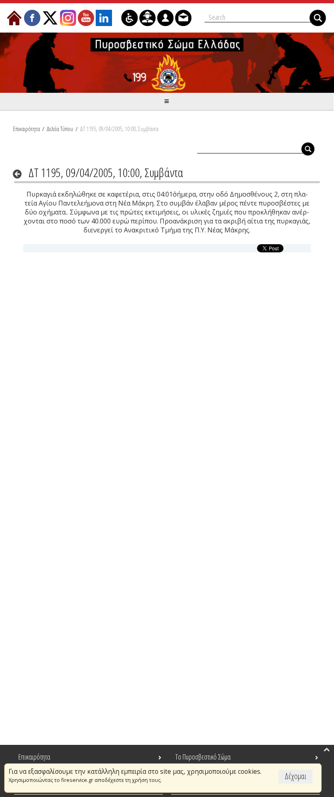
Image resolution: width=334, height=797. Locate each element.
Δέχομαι (295, 776)
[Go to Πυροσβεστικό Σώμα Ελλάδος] (167, 63)
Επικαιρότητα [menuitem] (34, 757)
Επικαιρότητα (26, 129)
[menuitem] (14, 18)
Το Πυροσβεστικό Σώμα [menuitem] (203, 757)
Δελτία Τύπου (59, 129)
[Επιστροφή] (19, 174)
